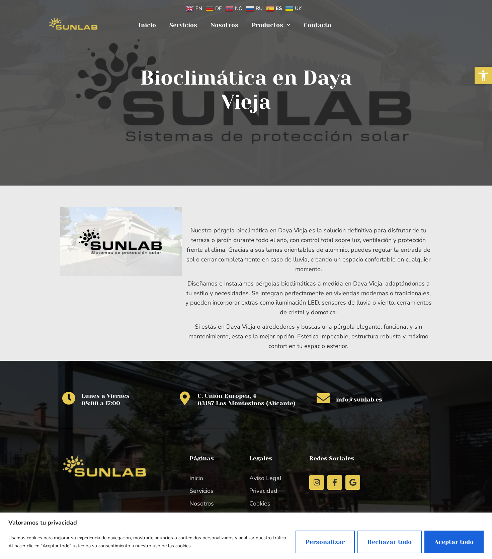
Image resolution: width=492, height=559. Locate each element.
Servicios (183, 25)
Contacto (317, 25)
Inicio (147, 25)
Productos (267, 25)
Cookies (259, 503)
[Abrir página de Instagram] (316, 482)
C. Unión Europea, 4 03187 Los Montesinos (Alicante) (246, 400)
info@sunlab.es (359, 399)
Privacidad (263, 491)
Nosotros (224, 25)
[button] (483, 75)
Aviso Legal (265, 478)
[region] (246, 536)
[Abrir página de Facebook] (334, 482)
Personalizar (325, 542)
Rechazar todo (389, 542)
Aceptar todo (454, 542)
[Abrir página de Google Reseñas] (352, 482)
